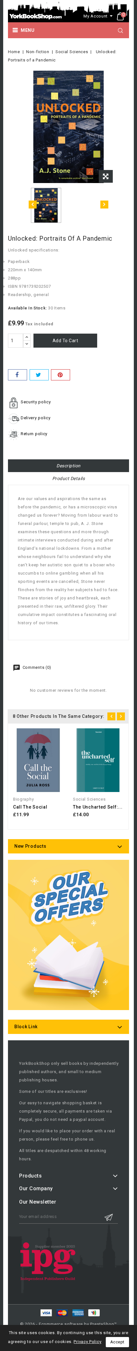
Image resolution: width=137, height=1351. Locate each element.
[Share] (17, 375)
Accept (117, 1342)
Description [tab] (68, 465)
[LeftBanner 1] (68, 943)
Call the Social (30, 807)
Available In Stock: (27, 308)
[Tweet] (39, 375)
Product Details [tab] (68, 478)
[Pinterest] (60, 375)
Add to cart (65, 340)
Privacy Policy (87, 1341)
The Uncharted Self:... (97, 807)
